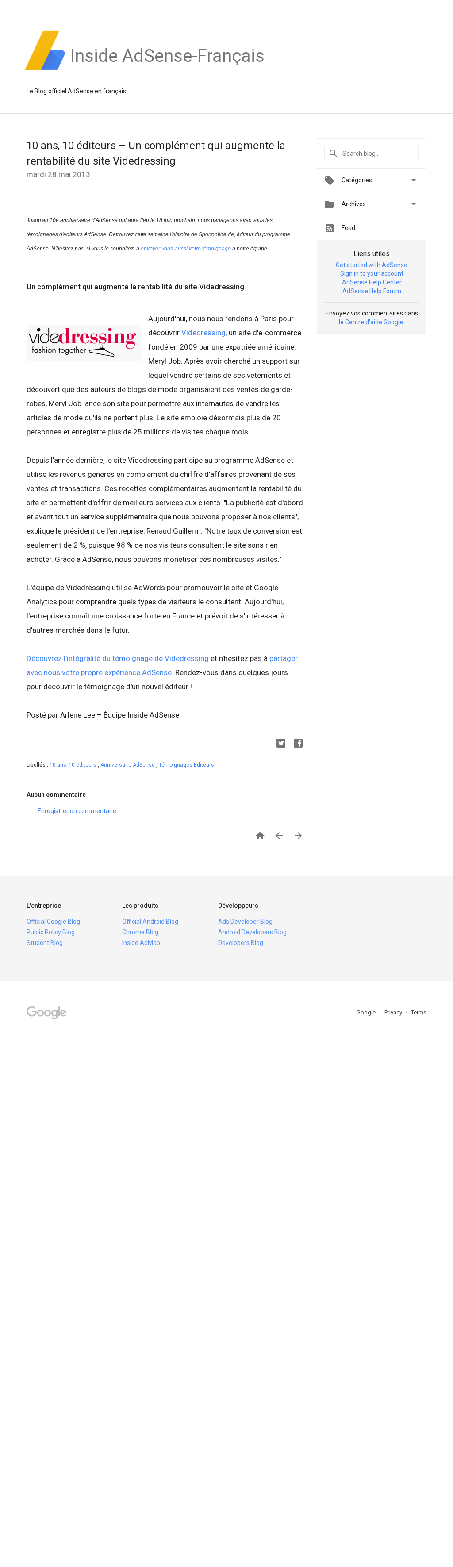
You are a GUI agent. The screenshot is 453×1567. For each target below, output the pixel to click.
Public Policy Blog (51, 932)
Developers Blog (240, 942)
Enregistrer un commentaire (77, 810)
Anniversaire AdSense (128, 765)
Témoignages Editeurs (186, 765)
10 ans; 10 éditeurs (74, 765)
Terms (418, 1012)
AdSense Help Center (372, 282)
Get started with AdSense (371, 265)
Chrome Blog (140, 932)
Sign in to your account (371, 273)
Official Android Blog (150, 921)
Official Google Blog (53, 921)
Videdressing (203, 332)
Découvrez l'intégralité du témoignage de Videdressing (118, 658)
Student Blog (45, 942)
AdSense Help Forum (371, 291)
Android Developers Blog (252, 932)
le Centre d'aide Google (371, 322)
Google (367, 1012)
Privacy (393, 1012)
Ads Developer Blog (245, 921)
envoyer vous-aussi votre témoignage (186, 249)
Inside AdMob (141, 942)
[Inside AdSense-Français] (167, 70)
